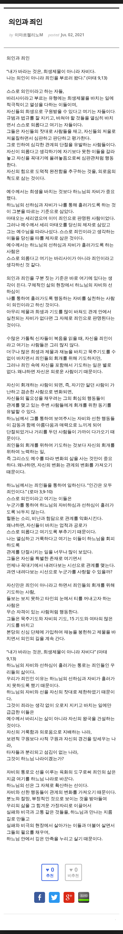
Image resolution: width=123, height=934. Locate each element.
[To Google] (69, 894)
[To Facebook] (39, 894)
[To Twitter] (54, 894)
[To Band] (84, 894)
